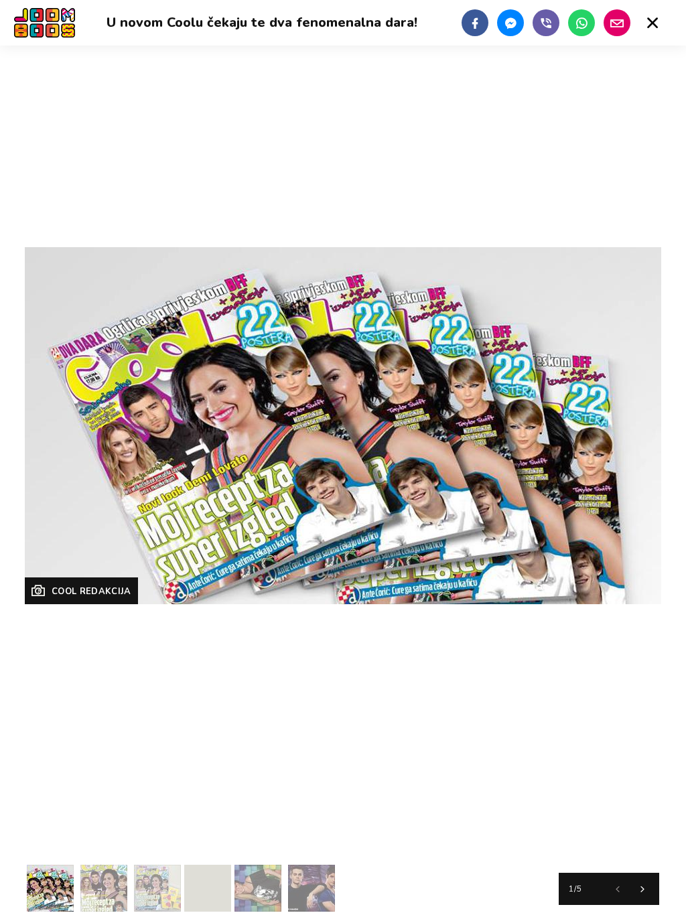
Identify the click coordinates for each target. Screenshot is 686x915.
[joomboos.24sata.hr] (44, 23)
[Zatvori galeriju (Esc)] (652, 22)
